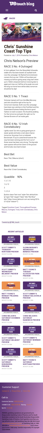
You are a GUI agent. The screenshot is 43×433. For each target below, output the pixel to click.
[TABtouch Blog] (22, 4)
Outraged (11, 210)
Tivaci (17, 210)
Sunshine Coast (13, 207)
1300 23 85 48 (15, 405)
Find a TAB (26, 391)
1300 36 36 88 (18, 401)
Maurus (4, 210)
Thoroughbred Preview (28, 207)
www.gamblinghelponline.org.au (19, 425)
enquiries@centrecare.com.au (12, 423)
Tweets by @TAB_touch (10, 222)
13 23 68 (9, 408)
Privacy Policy (16, 391)
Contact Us (5, 391)
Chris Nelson (33, 55)
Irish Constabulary (26, 210)
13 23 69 (29, 405)
